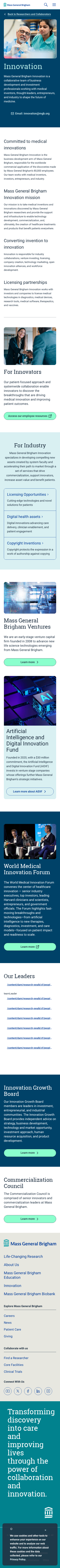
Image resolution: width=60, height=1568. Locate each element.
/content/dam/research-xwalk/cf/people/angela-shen (31, 1047)
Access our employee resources (27, 416)
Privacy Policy (17, 1559)
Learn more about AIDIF (27, 791)
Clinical (13, 1371)
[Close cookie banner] (45, 1530)
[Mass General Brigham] (17, 5)
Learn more (28, 662)
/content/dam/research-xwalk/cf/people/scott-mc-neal (31, 1028)
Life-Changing (23, 1256)
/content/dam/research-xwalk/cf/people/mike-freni (31, 1008)
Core (13, 1365)
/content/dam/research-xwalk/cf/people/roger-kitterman (31, 1038)
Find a (16, 1358)
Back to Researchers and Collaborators (29, 14)
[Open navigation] (54, 4)
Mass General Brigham (29, 1294)
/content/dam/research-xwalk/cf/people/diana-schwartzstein (31, 1018)
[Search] (45, 4)
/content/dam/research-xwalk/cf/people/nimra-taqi (31, 984)
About (11, 1265)
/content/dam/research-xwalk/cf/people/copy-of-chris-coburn (31, 998)
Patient (12, 1329)
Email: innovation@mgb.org (32, 113)
